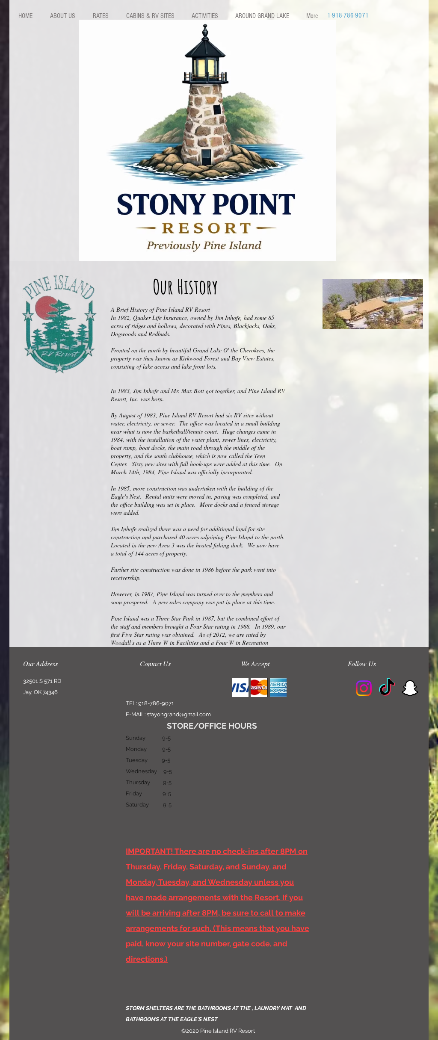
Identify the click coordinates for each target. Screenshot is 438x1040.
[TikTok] (386, 688)
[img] (240, 687)
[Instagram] (363, 688)
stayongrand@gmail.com (179, 714)
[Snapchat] (410, 688)
